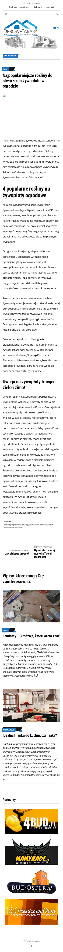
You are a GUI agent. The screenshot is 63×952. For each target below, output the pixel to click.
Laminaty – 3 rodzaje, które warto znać (31, 636)
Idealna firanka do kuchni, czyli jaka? (30, 735)
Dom (5, 69)
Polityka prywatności (19, 7)
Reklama (38, 7)
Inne (5, 630)
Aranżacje (8, 729)
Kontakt (50, 7)
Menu (56, 28)
